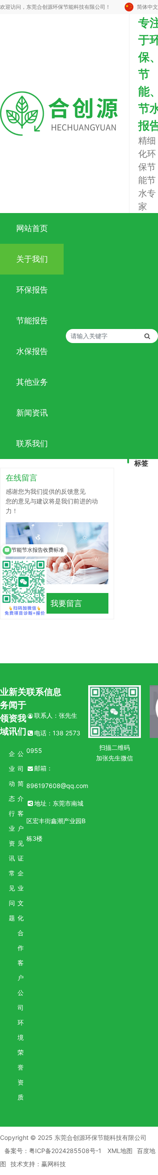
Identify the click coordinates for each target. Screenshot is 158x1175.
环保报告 (32, 289)
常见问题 (12, 895)
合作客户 (21, 955)
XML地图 (120, 1150)
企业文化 (21, 895)
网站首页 (32, 228)
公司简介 (21, 776)
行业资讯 (12, 836)
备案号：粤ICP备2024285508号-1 (52, 1150)
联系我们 (32, 443)
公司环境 (21, 1015)
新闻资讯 (32, 412)
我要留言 (66, 603)
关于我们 (32, 259)
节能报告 (32, 320)
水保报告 (32, 351)
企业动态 (12, 776)
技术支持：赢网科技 (38, 1164)
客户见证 (21, 836)
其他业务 (32, 382)
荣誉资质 (21, 1074)
